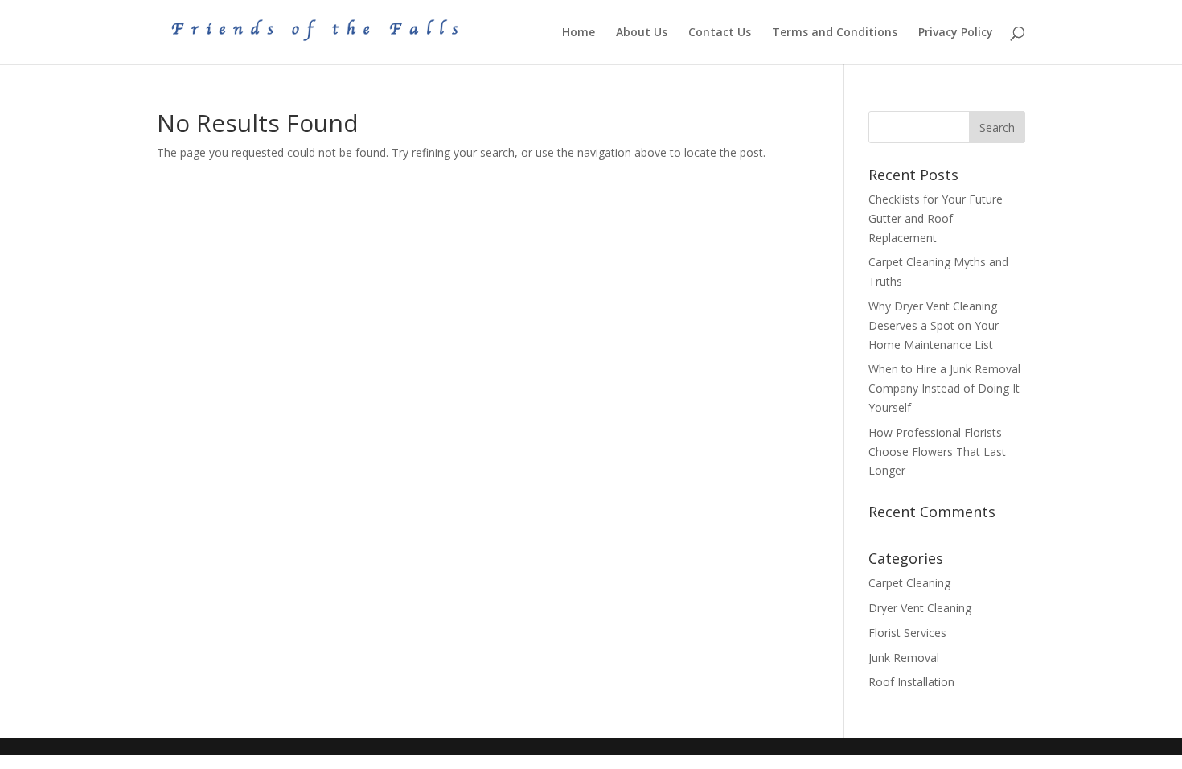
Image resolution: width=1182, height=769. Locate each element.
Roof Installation (911, 681)
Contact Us (719, 33)
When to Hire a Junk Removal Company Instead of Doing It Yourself (944, 388)
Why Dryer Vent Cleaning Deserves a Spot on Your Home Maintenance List (933, 325)
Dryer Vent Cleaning (919, 607)
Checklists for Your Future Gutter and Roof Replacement (935, 218)
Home (578, 33)
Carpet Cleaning (909, 582)
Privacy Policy (955, 33)
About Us (641, 33)
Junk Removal (903, 657)
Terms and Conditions (834, 33)
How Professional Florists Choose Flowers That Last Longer (937, 452)
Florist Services (907, 632)
